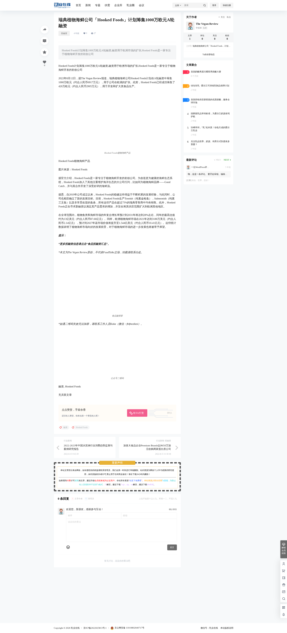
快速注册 (227, 5)
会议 (141, 5)
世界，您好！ (204, 180)
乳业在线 (75, 628)
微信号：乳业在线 (209, 628)
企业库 (118, 5)
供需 (107, 5)
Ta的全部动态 (208, 54)
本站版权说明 (226, 628)
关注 (223, 17)
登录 (214, 5)
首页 (78, 5)
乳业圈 (131, 5)
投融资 (64, 33)
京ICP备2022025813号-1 (95, 628)
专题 (97, 5)
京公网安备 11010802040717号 (129, 628)
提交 (172, 547)
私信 (229, 17)
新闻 (88, 5)
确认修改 (173, 509)
